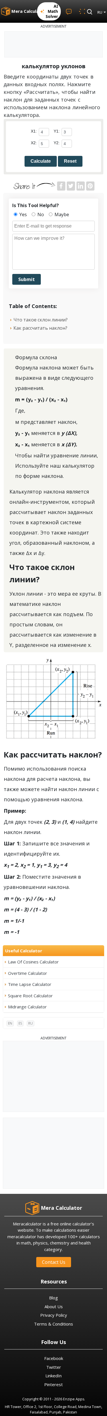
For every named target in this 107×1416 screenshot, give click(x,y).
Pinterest (53, 1384)
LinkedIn (53, 1375)
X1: (34, 131)
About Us (54, 1306)
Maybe (61, 214)
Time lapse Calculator (29, 984)
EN (10, 1023)
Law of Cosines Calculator (33, 962)
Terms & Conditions (53, 1324)
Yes (22, 214)
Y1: (57, 131)
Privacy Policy (53, 1315)
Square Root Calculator (30, 995)
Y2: (57, 143)
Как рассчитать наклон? (40, 328)
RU (30, 1023)
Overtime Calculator (27, 973)
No (40, 214)
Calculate (41, 161)
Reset (70, 161)
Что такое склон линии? (40, 320)
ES (20, 1023)
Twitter (53, 1367)
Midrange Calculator (27, 1007)
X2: (34, 143)
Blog (53, 1298)
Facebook (53, 1358)
